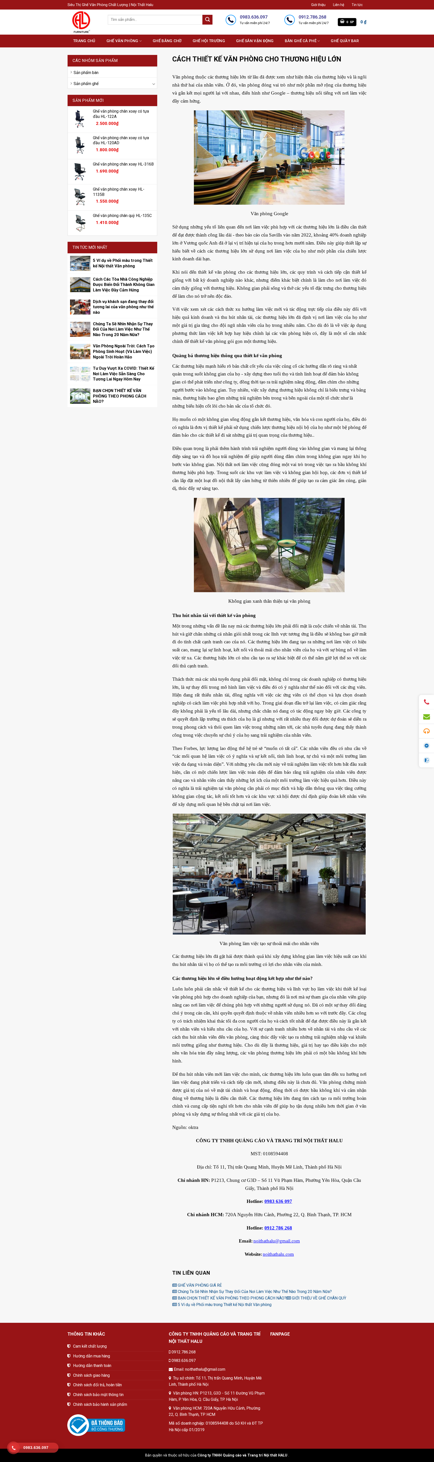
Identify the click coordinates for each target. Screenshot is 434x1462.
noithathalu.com (278, 1254)
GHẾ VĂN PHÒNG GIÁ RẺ (199, 1285)
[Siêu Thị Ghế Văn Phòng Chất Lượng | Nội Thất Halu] (84, 22)
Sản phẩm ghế (86, 83)
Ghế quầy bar (345, 41)
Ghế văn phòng (122, 41)
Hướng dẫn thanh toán (92, 1365)
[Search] (207, 20)
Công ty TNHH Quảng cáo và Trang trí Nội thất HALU (242, 1455)
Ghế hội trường (209, 41)
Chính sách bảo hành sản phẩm (100, 1404)
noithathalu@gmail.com (276, 1241)
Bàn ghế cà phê (300, 41)
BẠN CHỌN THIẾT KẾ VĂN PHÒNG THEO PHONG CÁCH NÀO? (231, 1298)
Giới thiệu (318, 5)
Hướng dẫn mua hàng (91, 1356)
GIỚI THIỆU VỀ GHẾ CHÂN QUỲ (318, 1298)
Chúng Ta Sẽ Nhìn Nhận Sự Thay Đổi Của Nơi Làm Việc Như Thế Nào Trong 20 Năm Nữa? (254, 1291)
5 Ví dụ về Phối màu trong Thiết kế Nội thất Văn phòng (224, 1304)
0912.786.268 (184, 1352)
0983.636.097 (184, 1360)
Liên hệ (338, 5)
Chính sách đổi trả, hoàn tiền (97, 1384)
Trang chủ (84, 41)
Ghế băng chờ (167, 41)
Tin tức (357, 5)
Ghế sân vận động (255, 41)
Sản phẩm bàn (86, 72)
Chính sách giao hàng (91, 1375)
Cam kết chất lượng (90, 1346)
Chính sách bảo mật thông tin (98, 1394)
